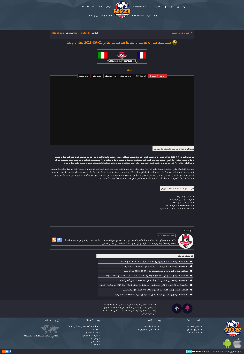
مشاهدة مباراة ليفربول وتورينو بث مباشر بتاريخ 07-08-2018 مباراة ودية (156, 271)
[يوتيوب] (178, 7)
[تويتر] (172, 7)
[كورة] (93, 7)
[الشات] (88, 7)
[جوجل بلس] (185, 7)
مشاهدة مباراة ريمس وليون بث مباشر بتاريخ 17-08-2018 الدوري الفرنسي (155, 290)
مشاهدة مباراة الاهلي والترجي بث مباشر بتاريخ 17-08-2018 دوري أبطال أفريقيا (153, 280)
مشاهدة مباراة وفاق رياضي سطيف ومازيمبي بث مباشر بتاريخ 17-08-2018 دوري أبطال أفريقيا (146, 276)
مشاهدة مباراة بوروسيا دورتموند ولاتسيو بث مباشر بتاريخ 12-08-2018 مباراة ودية (151, 294)
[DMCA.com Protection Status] (194, 351)
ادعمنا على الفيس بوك (148, 329)
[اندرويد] (82, 7)
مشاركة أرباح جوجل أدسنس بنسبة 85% (83, 327)
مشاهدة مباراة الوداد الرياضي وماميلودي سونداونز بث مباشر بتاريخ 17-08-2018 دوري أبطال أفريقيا (144, 285)
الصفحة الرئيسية (151, 326)
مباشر (174, 33)
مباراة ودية (184, 33)
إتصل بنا (94, 338)
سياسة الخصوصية (90, 335)
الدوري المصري (193, 329)
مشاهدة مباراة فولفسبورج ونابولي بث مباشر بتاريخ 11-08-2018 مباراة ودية (154, 262)
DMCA (95, 345)
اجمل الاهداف (193, 326)
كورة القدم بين (214, 351)
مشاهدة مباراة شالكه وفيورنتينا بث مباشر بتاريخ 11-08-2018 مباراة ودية (155, 266)
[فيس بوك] (165, 7)
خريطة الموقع (92, 332)
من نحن (94, 341)
